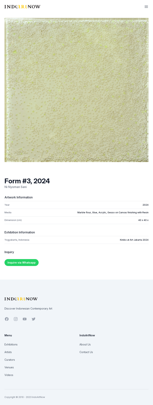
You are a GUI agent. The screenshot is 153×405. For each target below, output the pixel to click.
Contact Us (86, 352)
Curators (9, 359)
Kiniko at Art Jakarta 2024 (134, 239)
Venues (9, 367)
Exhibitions (11, 344)
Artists (8, 352)
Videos (8, 375)
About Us (85, 344)
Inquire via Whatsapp (21, 262)
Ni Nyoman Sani (15, 187)
